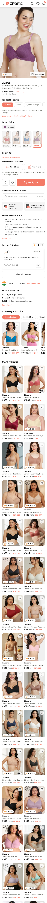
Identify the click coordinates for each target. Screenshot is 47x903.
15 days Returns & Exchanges (37, 206)
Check (40, 196)
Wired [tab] (18, 105)
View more (6, 238)
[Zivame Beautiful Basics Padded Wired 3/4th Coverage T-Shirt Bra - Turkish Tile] (11, 334)
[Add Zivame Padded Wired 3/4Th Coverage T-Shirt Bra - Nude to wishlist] (20, 483)
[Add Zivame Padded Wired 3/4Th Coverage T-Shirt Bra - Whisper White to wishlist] (42, 713)
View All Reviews (23, 274)
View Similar (39, 74)
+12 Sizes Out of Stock (11, 158)
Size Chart (14, 167)
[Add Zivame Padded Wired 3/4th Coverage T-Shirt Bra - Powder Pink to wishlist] (42, 636)
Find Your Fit (37, 167)
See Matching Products (23, 116)
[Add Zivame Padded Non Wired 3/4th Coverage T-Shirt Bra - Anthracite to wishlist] (42, 827)
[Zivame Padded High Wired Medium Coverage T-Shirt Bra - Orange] (34, 379)
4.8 (7, 74)
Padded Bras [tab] (29, 317)
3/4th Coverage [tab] (33, 105)
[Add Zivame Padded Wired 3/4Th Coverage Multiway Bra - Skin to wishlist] (20, 636)
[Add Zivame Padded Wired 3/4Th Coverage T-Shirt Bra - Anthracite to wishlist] (20, 368)
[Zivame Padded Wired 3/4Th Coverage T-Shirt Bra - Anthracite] (12, 379)
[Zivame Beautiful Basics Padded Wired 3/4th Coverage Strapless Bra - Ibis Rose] (30, 334)
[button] (3, 3)
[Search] (32, 4)
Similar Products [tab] (11, 317)
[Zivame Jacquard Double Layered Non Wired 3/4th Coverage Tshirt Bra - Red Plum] (12, 417)
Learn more (6, 116)
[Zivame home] (14, 4)
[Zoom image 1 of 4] (23, 42)
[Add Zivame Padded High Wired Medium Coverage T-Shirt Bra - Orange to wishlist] (42, 368)
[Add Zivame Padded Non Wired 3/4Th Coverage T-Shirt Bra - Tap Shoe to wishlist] (20, 674)
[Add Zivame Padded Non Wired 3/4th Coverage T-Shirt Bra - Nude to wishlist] (20, 445)
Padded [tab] (8, 105)
